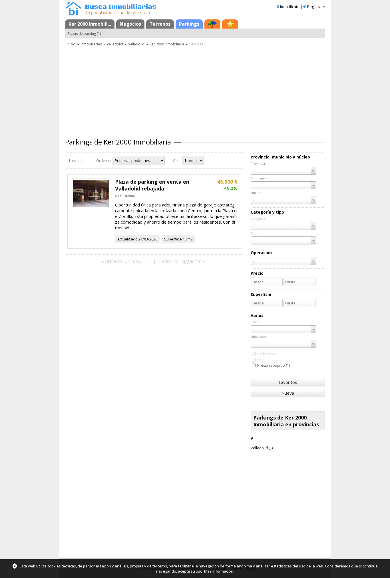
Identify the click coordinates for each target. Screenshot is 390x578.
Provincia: (258, 163)
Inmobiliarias (91, 44)
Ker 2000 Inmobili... (90, 24)
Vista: (177, 160)
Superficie (173, 239)
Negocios (130, 24)
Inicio (71, 44)
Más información (218, 571)
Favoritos (288, 382)
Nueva (288, 393)
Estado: (256, 322)
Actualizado (127, 239)
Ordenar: (103, 160)
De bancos (266, 353)
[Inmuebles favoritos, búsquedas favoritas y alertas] (230, 24)
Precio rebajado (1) (273, 365)
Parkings (189, 24)
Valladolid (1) (262, 447)
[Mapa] (212, 24)
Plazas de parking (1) (84, 33)
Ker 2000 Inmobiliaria (167, 44)
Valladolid (115, 44)
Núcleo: (256, 192)
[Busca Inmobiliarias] (73, 14)
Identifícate (289, 6)
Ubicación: (259, 336)
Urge (261, 359)
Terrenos (160, 24)
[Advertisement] (195, 90)
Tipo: (254, 233)
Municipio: (259, 178)
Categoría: (258, 218)
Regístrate (316, 6)
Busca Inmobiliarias (120, 7)
